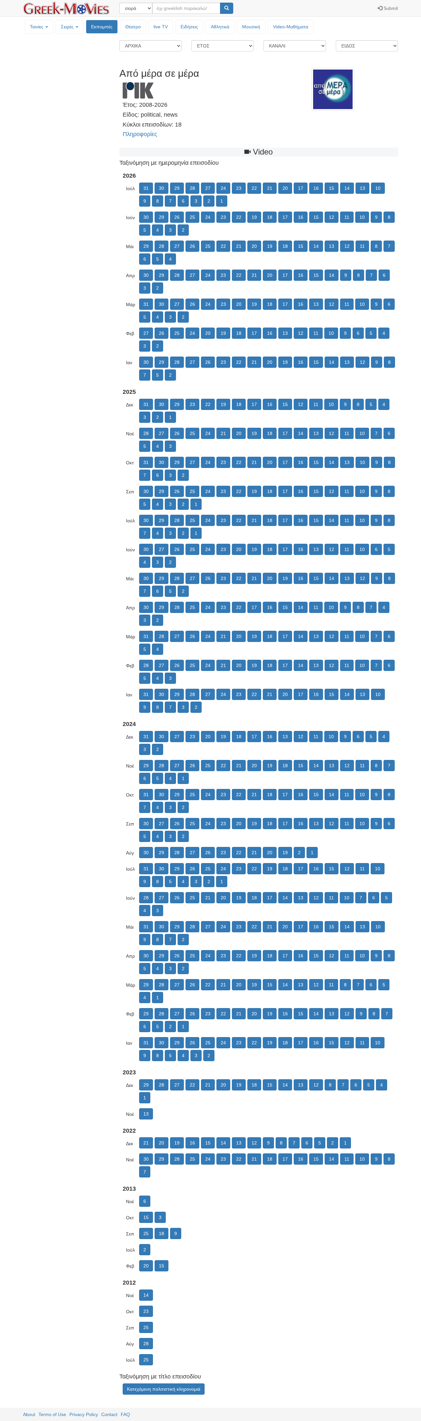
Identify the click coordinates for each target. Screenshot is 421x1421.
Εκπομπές (101, 26)
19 (254, 217)
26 (177, 217)
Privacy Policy (83, 1414)
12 (331, 217)
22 (254, 188)
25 (192, 217)
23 (238, 188)
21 (269, 188)
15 (331, 188)
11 (346, 217)
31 (146, 188)
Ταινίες (37, 26)
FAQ (125, 1414)
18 (269, 217)
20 (285, 188)
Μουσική (251, 26)
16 (316, 188)
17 (300, 188)
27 (207, 188)
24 (223, 188)
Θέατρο (133, 26)
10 (378, 188)
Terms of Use (52, 1414)
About (29, 1414)
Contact (109, 1414)
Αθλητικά (220, 26)
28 (192, 188)
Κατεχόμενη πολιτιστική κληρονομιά (163, 1389)
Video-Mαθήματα (290, 26)
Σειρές (68, 26)
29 (177, 188)
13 (362, 188)
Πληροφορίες (140, 134)
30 (161, 188)
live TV (161, 26)
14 (347, 188)
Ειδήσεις (189, 26)
